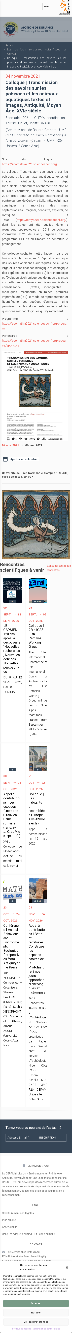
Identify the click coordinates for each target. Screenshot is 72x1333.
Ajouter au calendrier (24, 459)
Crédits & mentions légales (18, 1213)
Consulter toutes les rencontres (59, 568)
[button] (67, 1267)
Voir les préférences (36, 1321)
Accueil (10, 45)
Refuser (36, 1312)
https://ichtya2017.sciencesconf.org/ (41, 220)
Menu (47, 6)
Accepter (36, 1303)
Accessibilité (9, 1227)
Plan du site (9, 1220)
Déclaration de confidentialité (46, 1329)
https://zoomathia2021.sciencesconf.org (29, 164)
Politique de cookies (21, 1329)
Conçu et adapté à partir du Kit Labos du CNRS (29, 1234)
